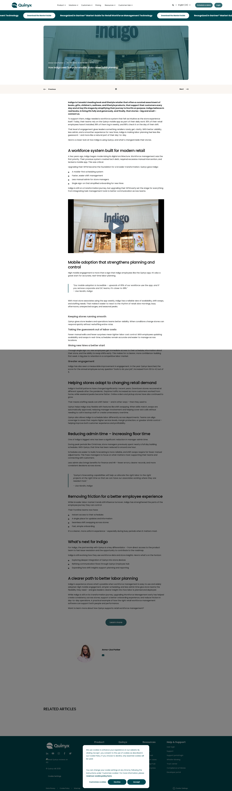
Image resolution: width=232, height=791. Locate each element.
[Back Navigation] (116, 89)
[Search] (173, 5)
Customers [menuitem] (86, 5)
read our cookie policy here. (99, 776)
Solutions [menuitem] (72, 5)
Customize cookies (97, 782)
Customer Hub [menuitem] (124, 5)
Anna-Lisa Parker (56, 63)
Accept (136, 782)
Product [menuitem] (60, 5)
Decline (117, 782)
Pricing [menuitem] (98, 5)
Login (218, 5)
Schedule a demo (204, 5)
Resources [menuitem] (109, 5)
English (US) (183, 5)
